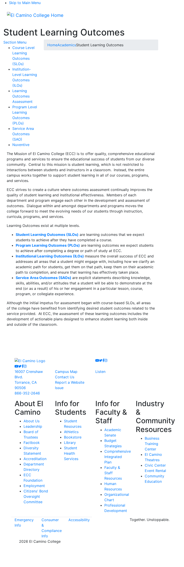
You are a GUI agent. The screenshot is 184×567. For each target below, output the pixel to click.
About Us (31, 421)
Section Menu (14, 42)
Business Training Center (152, 443)
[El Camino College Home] (35, 15)
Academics (66, 45)
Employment (34, 485)
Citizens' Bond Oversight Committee (36, 496)
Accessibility (79, 520)
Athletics (71, 432)
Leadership (33, 426)
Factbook (32, 442)
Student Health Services (71, 453)
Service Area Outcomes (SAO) (23, 134)
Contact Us (64, 377)
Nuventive (20, 144)
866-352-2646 (27, 393)
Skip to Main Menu (25, 2)
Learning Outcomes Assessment (22, 96)
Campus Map (66, 371)
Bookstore (72, 437)
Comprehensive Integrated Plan (117, 456)
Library (70, 442)
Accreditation (35, 458)
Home (52, 45)
